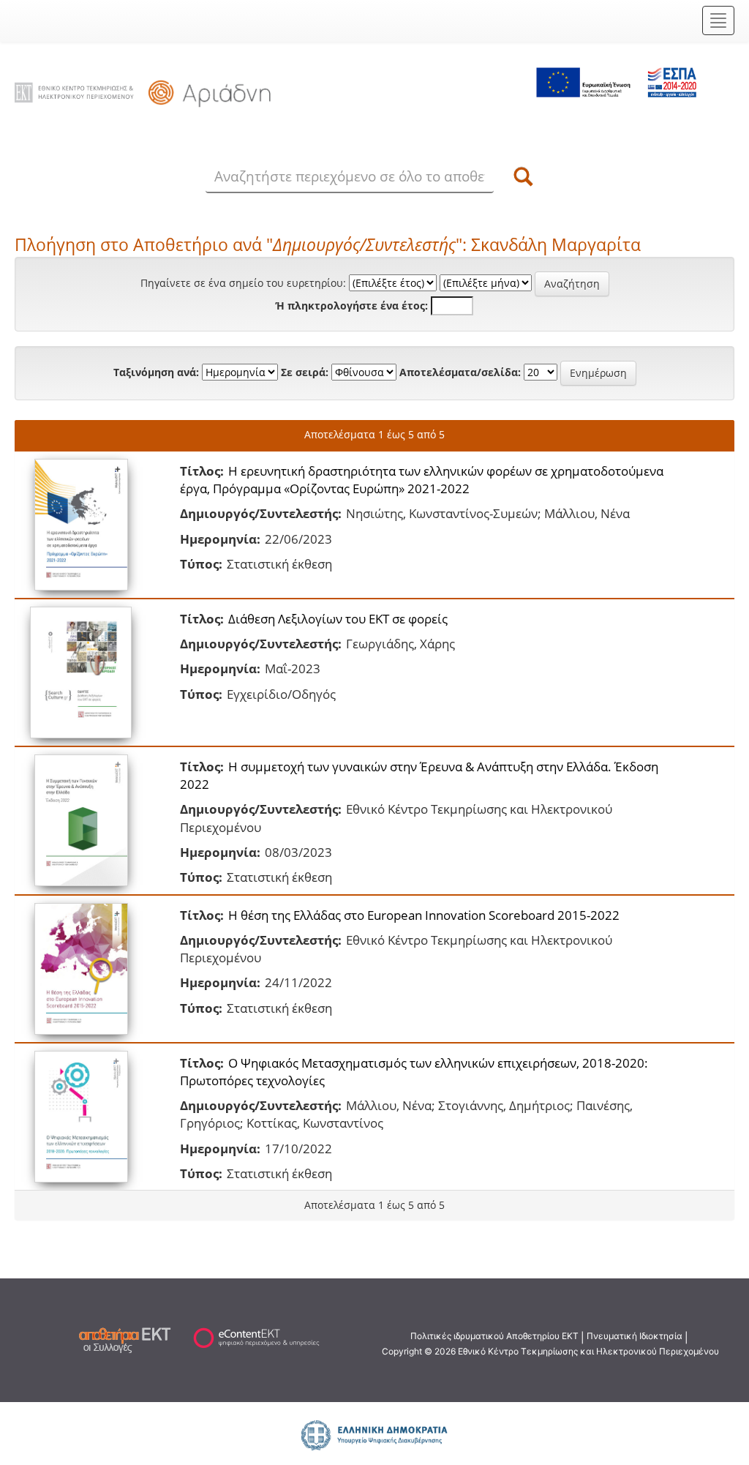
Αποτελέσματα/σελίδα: (460, 372)
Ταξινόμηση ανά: (156, 372)
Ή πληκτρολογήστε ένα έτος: (352, 305)
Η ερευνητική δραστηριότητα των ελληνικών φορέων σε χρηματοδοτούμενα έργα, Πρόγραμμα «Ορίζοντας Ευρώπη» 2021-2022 (421, 479)
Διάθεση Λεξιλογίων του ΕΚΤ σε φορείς (338, 618)
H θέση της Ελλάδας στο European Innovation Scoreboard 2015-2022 (424, 915)
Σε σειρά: (304, 372)
